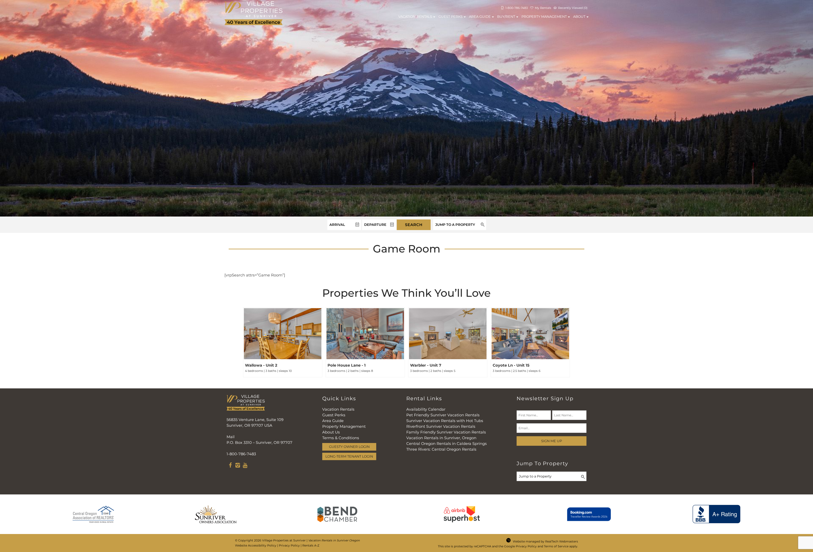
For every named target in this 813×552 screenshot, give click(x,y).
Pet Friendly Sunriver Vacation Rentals (443, 415)
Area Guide (480, 17)
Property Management (544, 17)
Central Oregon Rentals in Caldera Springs (446, 443)
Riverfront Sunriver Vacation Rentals (440, 426)
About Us (331, 432)
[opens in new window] (230, 466)
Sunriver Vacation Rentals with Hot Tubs (444, 420)
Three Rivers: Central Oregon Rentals (441, 449)
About (579, 17)
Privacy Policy (289, 545)
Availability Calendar (425, 409)
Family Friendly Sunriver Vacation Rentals (446, 432)
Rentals (415, 17)
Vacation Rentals (338, 409)
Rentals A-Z (310, 545)
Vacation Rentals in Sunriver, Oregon (441, 438)
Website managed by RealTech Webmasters (545, 541)
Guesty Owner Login (349, 446)
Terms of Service (556, 546)
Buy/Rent (506, 17)
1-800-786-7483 (241, 454)
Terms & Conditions (340, 438)
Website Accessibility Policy (255, 545)
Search (414, 224)
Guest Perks (450, 17)
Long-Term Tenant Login (349, 456)
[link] (282, 342)
